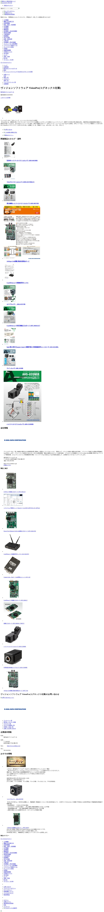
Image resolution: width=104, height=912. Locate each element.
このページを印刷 (5, 97)
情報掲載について (8, 891)
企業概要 (6, 83)
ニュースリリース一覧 (10, 82)
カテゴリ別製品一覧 (9, 725)
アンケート (7, 906)
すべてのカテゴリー (6, 62)
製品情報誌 (7, 894)
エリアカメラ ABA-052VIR (15, 799)
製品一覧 (6, 77)
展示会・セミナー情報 (10, 722)
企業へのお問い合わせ (10, 728)
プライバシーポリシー (10, 888)
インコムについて (8, 893)
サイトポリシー (8, 890)
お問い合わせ (7, 886)
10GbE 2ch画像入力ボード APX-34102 (18, 827)
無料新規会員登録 (8, 903)
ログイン (6, 900)
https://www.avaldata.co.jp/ (13, 746)
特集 (5, 905)
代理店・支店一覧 (8, 727)
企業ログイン (7, 901)
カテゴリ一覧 (7, 723)
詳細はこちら (7, 465)
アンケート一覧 (8, 720)
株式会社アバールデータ (7, 92)
